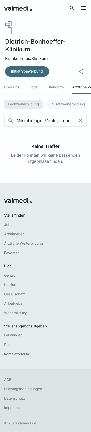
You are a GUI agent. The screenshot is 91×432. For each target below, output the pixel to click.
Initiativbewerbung (27, 71)
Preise (9, 345)
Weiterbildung (15, 313)
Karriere (10, 285)
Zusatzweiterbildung (68, 104)
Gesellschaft (14, 294)
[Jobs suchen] (72, 8)
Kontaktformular (17, 354)
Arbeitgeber (14, 234)
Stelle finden (14, 215)
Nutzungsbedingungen (23, 389)
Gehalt (9, 275)
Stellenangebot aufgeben (25, 326)
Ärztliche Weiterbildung (23, 243)
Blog (8, 266)
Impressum (13, 408)
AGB (7, 379)
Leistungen (13, 335)
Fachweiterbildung (23, 104)
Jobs (8, 225)
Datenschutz (14, 398)
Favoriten (12, 253)
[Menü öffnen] (84, 8)
